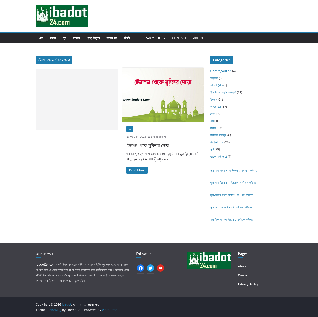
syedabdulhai (159, 137)
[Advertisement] (77, 99)
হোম (41, 38)
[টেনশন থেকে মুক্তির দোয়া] (163, 95)
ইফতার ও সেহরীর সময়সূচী (223, 92)
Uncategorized (220, 71)
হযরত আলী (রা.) (218, 156)
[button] (132, 38)
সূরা (64, 38)
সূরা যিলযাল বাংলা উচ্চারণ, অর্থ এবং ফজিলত (231, 220)
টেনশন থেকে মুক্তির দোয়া (147, 145)
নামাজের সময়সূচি (218, 135)
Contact (179, 38)
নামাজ (53, 38)
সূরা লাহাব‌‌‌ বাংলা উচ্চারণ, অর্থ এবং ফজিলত (231, 207)
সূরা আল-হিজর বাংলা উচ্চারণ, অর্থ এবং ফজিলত (233, 183)
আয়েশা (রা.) (216, 85)
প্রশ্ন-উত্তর (93, 38)
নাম (212, 121)
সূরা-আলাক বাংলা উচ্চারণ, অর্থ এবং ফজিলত (231, 195)
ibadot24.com (45, 264)
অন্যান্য (214, 78)
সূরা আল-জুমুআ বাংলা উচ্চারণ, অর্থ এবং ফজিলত (233, 170)
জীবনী (127, 38)
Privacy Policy (153, 38)
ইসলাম (76, 38)
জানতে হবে (112, 38)
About (198, 38)
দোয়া (129, 129)
